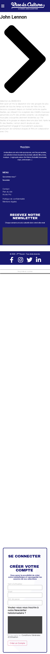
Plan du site (7, 192)
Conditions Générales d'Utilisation (24, 636)
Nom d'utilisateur (15, 584)
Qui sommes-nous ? (9, 177)
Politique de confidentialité (14, 199)
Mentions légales (10, 201)
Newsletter (6, 180)
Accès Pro (7, 194)
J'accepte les (24, 636)
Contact (6, 189)
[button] (2, 6)
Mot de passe (14, 599)
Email (10, 591)
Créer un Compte (17, 643)
